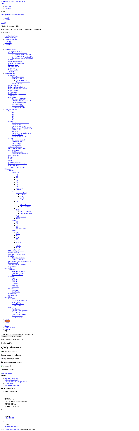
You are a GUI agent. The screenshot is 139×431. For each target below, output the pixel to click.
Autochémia (8, 44)
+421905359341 (6, 1)
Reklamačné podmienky (12, 380)
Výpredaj (7, 19)
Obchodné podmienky (11, 378)
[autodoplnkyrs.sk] (6, 373)
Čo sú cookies (9, 383)
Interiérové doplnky (10, 38)
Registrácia (8, 8)
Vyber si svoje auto (10, 327)
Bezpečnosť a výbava (11, 36)
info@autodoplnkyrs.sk (18, 1)
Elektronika (8, 41)
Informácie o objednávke (12, 385)
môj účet (3, 3)
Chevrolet (7, 329)
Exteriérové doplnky (11, 39)
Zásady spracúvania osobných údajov (16, 382)
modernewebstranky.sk (12, 429)
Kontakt (7, 18)
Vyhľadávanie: (5, 32)
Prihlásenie (8, 6)
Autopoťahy (8, 43)
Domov (7, 326)
